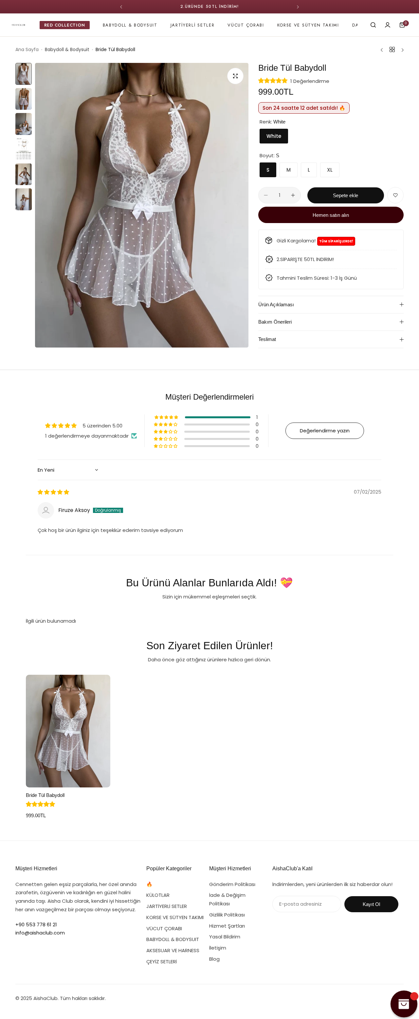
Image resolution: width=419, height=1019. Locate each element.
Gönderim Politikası (232, 884)
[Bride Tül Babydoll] (68, 731)
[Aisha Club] (18, 25)
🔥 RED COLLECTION (169, 884)
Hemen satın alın (331, 215)
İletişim (217, 947)
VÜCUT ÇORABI (164, 928)
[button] (121, 7)
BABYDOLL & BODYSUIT (172, 939)
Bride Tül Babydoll (45, 795)
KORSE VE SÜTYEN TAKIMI (175, 917)
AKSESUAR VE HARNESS (172, 950)
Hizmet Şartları (227, 925)
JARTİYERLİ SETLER (166, 906)
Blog (214, 958)
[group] (141, 205)
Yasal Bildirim (224, 936)
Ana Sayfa (27, 49)
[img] (53, 492)
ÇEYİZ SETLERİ (161, 961)
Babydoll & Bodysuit (67, 49)
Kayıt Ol (371, 904)
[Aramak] (373, 25)
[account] (387, 25)
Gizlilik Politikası (227, 914)
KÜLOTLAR (158, 895)
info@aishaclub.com (40, 932)
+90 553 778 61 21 (36, 924)
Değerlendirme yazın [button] (325, 430)
